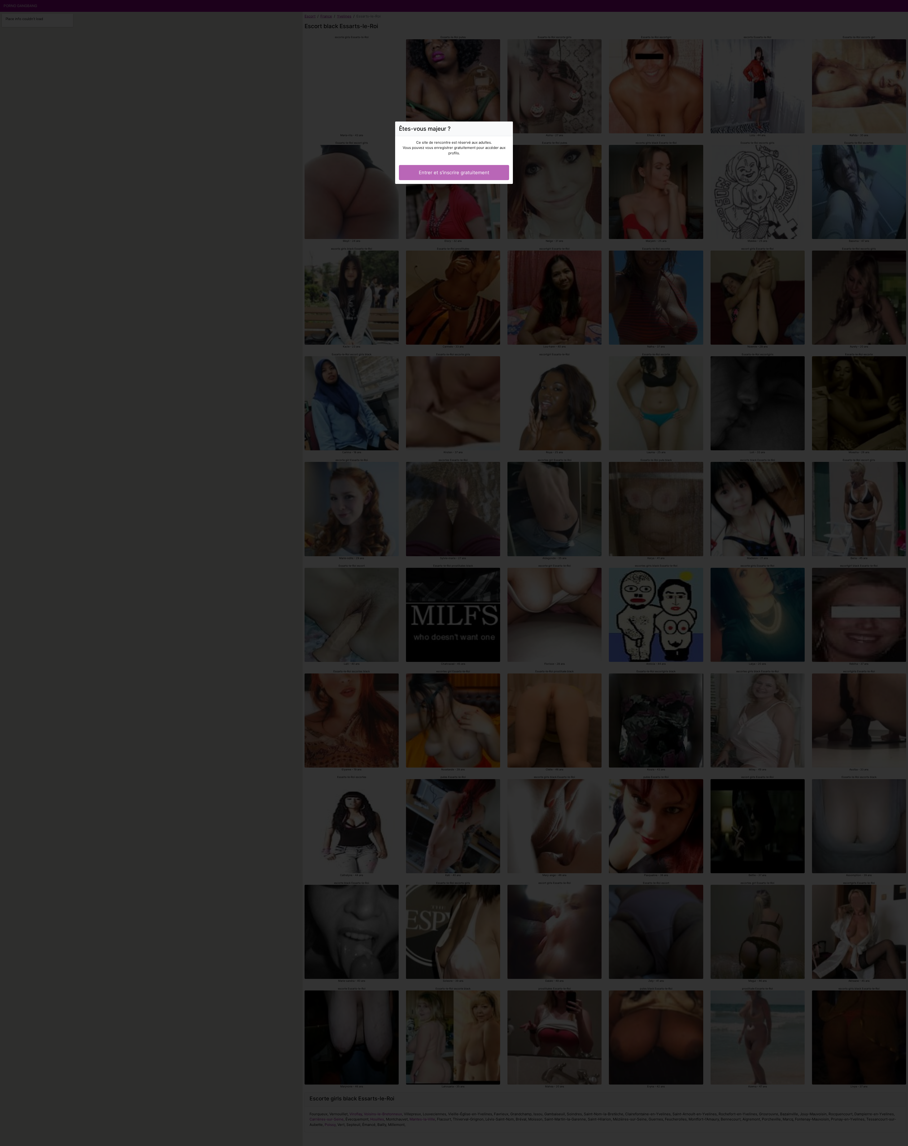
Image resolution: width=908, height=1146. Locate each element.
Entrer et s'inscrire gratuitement (454, 172)
